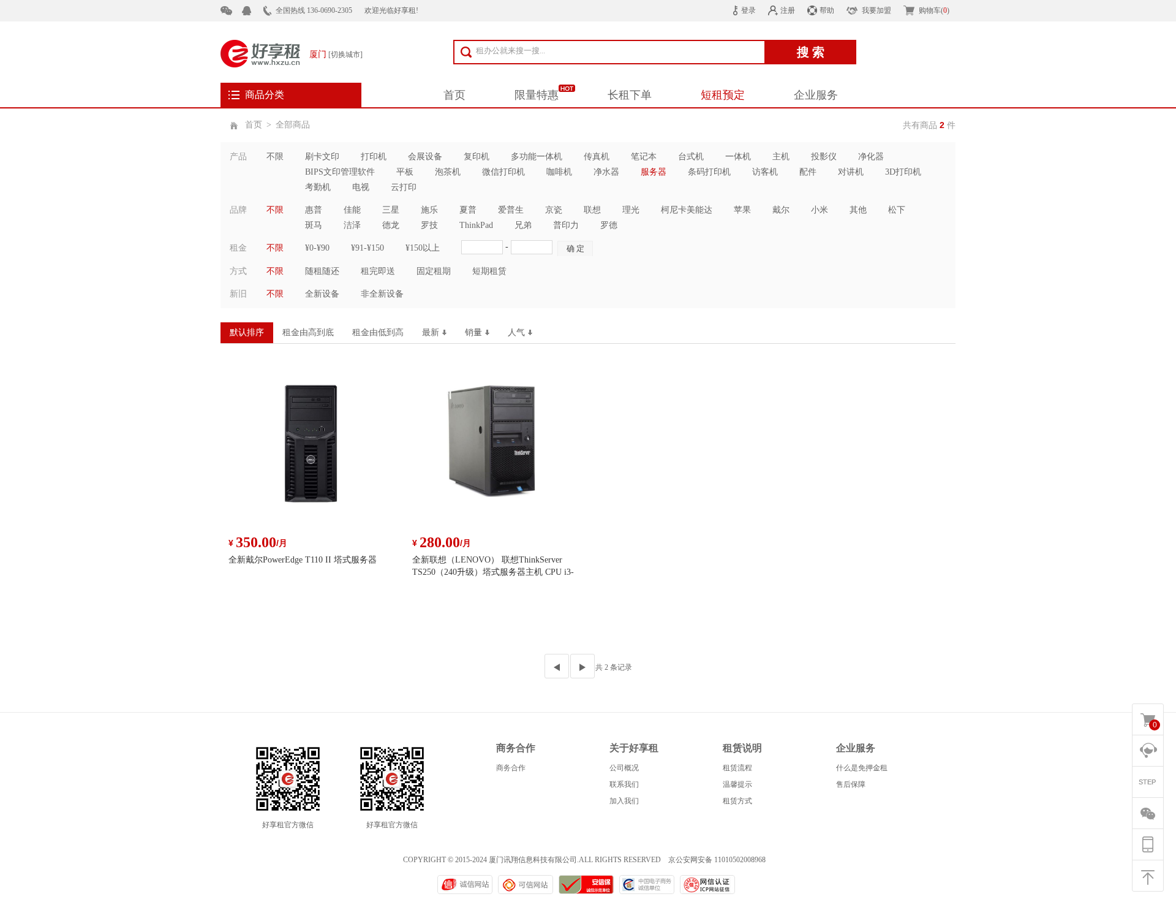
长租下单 (630, 95)
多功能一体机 (536, 156)
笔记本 (644, 156)
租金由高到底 (308, 332)
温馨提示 (737, 784)
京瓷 (553, 209)
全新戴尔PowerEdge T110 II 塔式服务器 (302, 559)
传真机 (596, 156)
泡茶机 (448, 171)
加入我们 (624, 801)
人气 (516, 332)
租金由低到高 (378, 332)
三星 (390, 209)
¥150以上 (422, 247)
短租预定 (723, 95)
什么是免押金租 (862, 768)
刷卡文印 (322, 156)
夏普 (468, 209)
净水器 (606, 171)
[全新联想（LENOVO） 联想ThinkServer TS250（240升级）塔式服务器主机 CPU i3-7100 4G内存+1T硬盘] (496, 450)
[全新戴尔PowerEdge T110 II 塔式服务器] (312, 450)
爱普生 (511, 209)
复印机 (476, 156)
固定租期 (434, 271)
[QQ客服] (252, 10)
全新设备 (322, 293)
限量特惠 (536, 95)
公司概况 (624, 768)
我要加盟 (876, 10)
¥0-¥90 (317, 247)
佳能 (352, 209)
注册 (787, 10)
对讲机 (851, 171)
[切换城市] (345, 54)
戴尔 (781, 209)
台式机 (691, 156)
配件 (807, 171)
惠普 (313, 209)
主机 (781, 156)
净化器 (871, 156)
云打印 (404, 187)
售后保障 (850, 784)
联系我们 (624, 784)
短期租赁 (489, 271)
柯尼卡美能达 (686, 209)
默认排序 (247, 332)
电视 (360, 187)
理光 (630, 209)
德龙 (390, 225)
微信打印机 (503, 171)
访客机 (765, 171)
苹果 (742, 209)
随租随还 (322, 271)
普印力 (566, 225)
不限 (275, 156)
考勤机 (318, 187)
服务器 (653, 171)
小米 (819, 209)
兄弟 (523, 225)
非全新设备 (382, 293)
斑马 (313, 225)
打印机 (373, 156)
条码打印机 (709, 171)
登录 (748, 10)
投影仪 (824, 156)
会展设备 (425, 156)
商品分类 (264, 94)
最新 (430, 332)
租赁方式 (737, 801)
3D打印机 (903, 171)
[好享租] (260, 52)
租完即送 (378, 271)
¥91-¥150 (367, 247)
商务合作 (511, 768)
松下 (896, 209)
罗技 (429, 225)
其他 (858, 209)
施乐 (429, 209)
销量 (473, 332)
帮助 (827, 10)
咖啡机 (559, 171)
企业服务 (816, 95)
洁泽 (352, 225)
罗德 (608, 225)
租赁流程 (737, 768)
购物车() (934, 10)
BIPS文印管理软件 (340, 171)
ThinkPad (476, 225)
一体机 (738, 156)
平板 (404, 171)
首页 (454, 95)
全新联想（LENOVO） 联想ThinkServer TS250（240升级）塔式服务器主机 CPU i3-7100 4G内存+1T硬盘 (493, 572)
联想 (592, 209)
